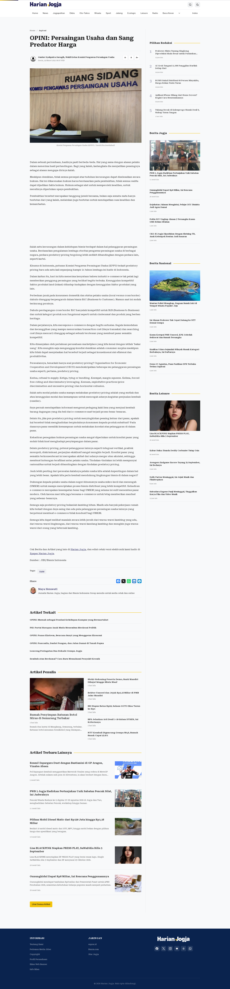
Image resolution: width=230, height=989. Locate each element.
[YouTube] (177, 948)
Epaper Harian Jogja (42, 553)
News (45, 13)
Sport (108, 13)
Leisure (144, 13)
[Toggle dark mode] (197, 4)
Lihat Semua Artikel (41, 904)
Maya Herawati (47, 589)
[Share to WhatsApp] (129, 581)
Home (35, 13)
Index (195, 13)
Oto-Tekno (84, 13)
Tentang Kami (36, 944)
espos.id (92, 944)
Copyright (35, 954)
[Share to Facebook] (118, 581)
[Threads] (183, 948)
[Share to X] (124, 581)
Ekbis (72, 13)
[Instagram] (170, 948)
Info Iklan (34, 969)
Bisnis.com (93, 949)
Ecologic (131, 13)
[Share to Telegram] (139, 581)
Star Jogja (93, 954)
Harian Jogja (78, 549)
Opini (41, 571)
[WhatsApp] (190, 948)
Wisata (97, 13)
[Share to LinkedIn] (134, 581)
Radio (155, 13)
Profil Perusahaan (38, 959)
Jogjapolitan (59, 13)
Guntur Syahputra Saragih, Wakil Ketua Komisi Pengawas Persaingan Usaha (76, 57)
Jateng (119, 13)
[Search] (190, 4)
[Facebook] (157, 948)
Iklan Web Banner (38, 964)
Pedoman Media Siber (40, 949)
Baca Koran (168, 13)
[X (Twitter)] (163, 948)
